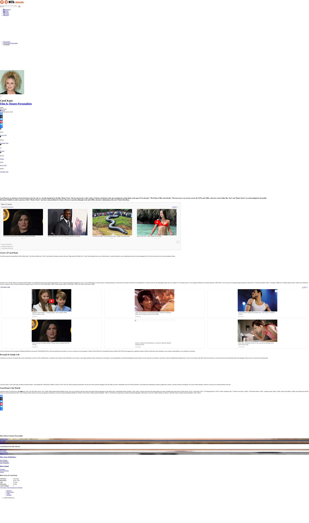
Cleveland (2, 143)
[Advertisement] (48, 28)
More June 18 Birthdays (8, 457)
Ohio (7, 143)
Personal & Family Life (7, 246)
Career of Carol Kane (7, 244)
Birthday (6, 11)
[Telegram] (154, 124)
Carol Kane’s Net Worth (7, 248)
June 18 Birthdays (4, 463)
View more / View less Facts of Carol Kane (11, 487)
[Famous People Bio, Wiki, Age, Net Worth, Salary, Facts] (12, 3)
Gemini (2, 159)
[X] (154, 116)
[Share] (154, 127)
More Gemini (4, 466)
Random (7, 15)
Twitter (8, 493)
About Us (8, 490)
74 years (2, 151)
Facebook (8, 495)
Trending (7, 13)
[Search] (19, 6)
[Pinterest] (154, 121)
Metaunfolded (6, 42)
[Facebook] (154, 114)
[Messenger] (154, 119)
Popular (7, 12)
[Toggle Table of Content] (177, 242)
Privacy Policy (10, 492)
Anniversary (8, 9)
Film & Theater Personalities (10, 43)
